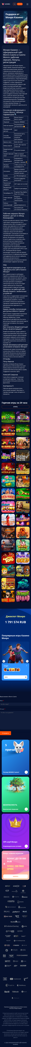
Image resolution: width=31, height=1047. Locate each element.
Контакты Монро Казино (15, 1008)
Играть (15, 407)
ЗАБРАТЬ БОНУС (12, 39)
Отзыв (2, 709)
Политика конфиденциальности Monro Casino (15, 1007)
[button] (3, 661)
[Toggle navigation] (27, 4)
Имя (1, 700)
